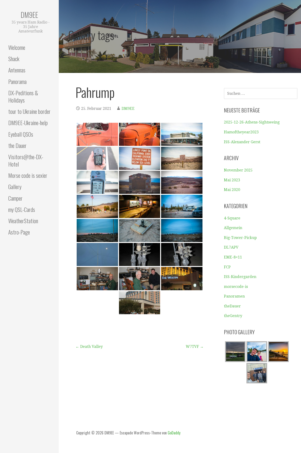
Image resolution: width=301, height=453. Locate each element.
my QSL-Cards (21, 209)
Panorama (17, 81)
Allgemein (233, 228)
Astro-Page (19, 232)
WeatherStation (23, 220)
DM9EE (29, 14)
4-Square (232, 218)
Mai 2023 (232, 180)
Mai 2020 (232, 189)
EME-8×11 (233, 257)
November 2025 (238, 170)
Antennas (16, 70)
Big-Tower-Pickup (240, 237)
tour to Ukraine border (29, 111)
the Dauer (17, 145)
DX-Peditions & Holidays (23, 96)
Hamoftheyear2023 (241, 132)
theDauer (232, 306)
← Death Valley (89, 346)
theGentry (233, 316)
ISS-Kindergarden (240, 276)
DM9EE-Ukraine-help (28, 122)
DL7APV (231, 247)
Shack (13, 58)
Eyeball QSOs (20, 134)
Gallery (14, 186)
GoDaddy (174, 433)
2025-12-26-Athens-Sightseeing (252, 122)
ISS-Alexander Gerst (242, 142)
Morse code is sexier (27, 175)
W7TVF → (195, 346)
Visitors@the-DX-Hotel (25, 160)
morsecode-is (236, 286)
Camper (15, 198)
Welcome (16, 47)
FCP (227, 267)
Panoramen (234, 296)
